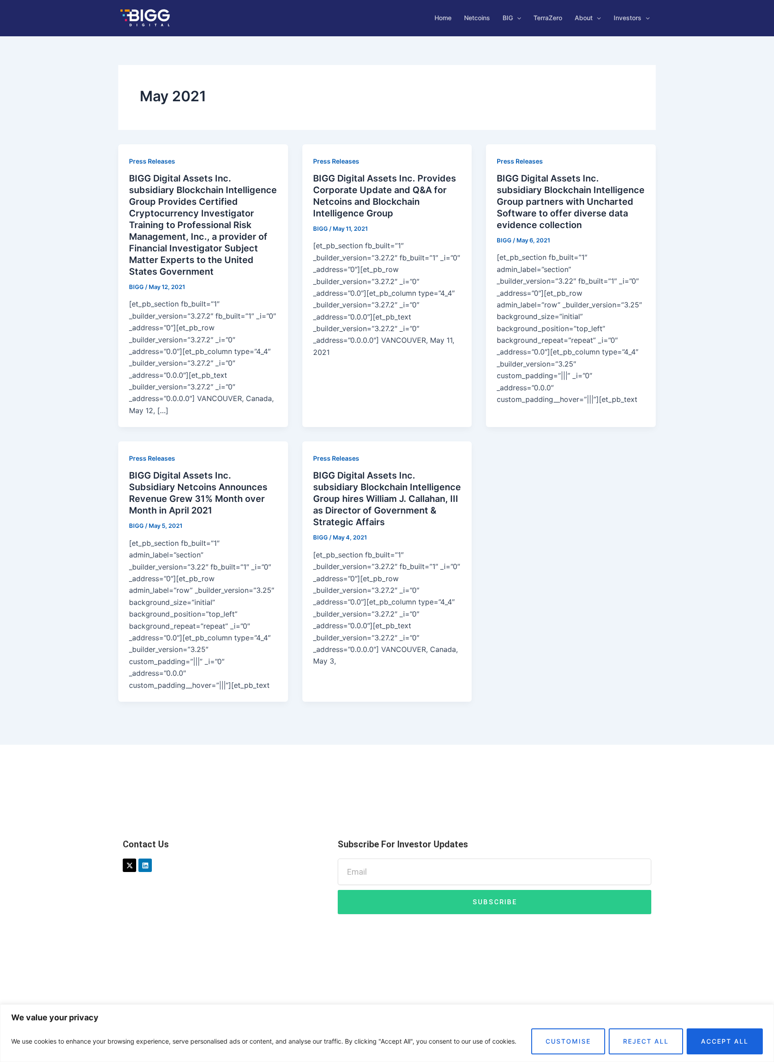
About (584, 18)
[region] (387, 1033)
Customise (568, 1041)
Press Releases (152, 161)
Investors (627, 18)
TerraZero (547, 18)
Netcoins (477, 18)
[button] (517, 18)
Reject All (646, 1041)
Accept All (724, 1041)
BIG (508, 18)
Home (443, 18)
